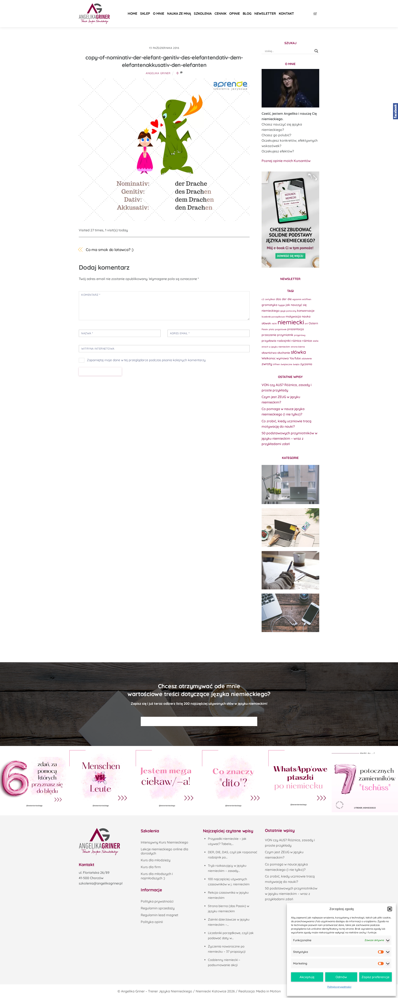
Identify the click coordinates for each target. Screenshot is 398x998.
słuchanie (283, 352)
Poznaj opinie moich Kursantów (286, 161)
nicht (274, 323)
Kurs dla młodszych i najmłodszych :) (157, 876)
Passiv (265, 329)
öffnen (276, 364)
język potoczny (288, 310)
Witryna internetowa (97, 348)
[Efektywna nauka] (290, 484)
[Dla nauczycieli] (290, 613)
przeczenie (269, 335)
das (278, 299)
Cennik (220, 13)
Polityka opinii (152, 922)
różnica (296, 340)
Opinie (234, 13)
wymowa (282, 358)
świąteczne (286, 364)
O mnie (158, 13)
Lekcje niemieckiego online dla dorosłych (164, 851)
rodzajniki (284, 340)
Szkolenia (203, 13)
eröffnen (306, 299)
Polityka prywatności (339, 986)
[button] (390, 909)
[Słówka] (290, 527)
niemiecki (291, 322)
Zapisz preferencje (376, 977)
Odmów (341, 977)
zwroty (267, 364)
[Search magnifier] (316, 51)
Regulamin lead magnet (159, 915)
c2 (263, 299)
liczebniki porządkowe (273, 316)
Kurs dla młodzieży (155, 860)
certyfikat (270, 299)
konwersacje (305, 310)
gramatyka (269, 305)
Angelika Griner (158, 73)
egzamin (296, 299)
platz (271, 329)
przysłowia (269, 340)
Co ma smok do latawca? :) (110, 249)
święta (296, 364)
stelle (315, 340)
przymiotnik (285, 335)
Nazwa (87, 333)
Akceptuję (307, 977)
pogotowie (280, 329)
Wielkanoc (268, 358)
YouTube (295, 358)
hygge (281, 305)
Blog (247, 13)
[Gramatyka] (290, 570)
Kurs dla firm (151, 867)
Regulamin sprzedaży (158, 908)
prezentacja (295, 329)
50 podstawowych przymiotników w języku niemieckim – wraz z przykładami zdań (289, 438)
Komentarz (90, 294)
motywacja (293, 316)
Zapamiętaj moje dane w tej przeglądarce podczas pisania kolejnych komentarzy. (146, 360)
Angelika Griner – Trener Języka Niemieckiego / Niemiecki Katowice (173, 991)
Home (132, 13)
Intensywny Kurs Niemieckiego (164, 842)
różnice (307, 340)
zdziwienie (307, 358)
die (290, 299)
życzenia (306, 364)
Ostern (313, 323)
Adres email (180, 333)
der (284, 299)
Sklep (145, 13)
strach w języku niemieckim (276, 346)
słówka (298, 352)
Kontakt (286, 13)
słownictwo (269, 352)
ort (306, 323)
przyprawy (299, 335)
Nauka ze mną (179, 13)
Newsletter (265, 13)
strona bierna (298, 346)
